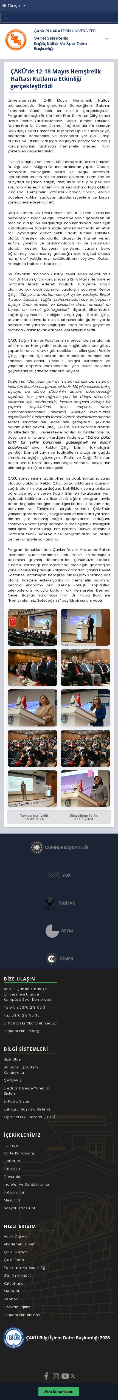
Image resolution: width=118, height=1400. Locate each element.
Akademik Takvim (20, 1244)
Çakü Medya (15, 1252)
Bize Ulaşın (14, 1059)
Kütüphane (14, 1283)
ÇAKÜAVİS (13, 1080)
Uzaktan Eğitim (17, 1307)
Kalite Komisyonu (19, 1153)
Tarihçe (11, 1145)
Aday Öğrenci (16, 1236)
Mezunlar (12, 1200)
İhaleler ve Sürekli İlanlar (26, 1184)
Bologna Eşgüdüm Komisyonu (21, 1070)
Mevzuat (11, 1291)
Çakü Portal (14, 1259)
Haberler (12, 1160)
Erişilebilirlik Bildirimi (22, 1315)
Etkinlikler (12, 1168)
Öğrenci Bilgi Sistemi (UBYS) (29, 1117)
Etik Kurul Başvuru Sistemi (27, 1109)
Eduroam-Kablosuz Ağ (24, 1267)
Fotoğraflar (14, 1192)
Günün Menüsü (18, 1275)
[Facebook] (47, 1376)
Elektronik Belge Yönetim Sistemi (26, 1091)
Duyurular (13, 1176)
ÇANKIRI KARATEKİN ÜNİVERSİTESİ (65, 31)
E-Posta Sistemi (18, 1101)
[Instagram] (56, 1376)
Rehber (11, 1299)
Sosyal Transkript (19, 1208)
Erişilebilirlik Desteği (22, 1030)
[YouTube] (65, 1376)
